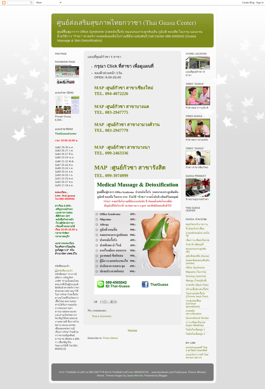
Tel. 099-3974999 (111, 175)
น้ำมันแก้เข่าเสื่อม (195, 228)
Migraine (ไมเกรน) (196, 272)
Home (132, 330)
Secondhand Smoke (197, 318)
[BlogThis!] (105, 302)
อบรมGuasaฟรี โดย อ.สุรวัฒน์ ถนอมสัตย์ (196, 349)
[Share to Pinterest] (115, 302)
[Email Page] (95, 301)
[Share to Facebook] (112, 302)
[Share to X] (108, 302)
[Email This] (101, 302)
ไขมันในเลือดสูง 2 (195, 334)
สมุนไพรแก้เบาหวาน (197, 224)
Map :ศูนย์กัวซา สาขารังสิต (130, 167)
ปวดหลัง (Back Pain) (197, 285)
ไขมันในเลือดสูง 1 (195, 329)
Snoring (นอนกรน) (196, 276)
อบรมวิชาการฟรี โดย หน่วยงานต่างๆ (197, 356)
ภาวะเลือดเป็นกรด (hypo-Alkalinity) (195, 324)
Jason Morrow (135, 375)
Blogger (163, 375)
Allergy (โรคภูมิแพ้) (196, 280)
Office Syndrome (195, 267)
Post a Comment (101, 316)
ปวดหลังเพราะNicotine (193, 312)
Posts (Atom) (110, 338)
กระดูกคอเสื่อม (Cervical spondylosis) (193, 303)
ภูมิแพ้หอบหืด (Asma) (197, 256)
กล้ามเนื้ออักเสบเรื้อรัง (197, 289)
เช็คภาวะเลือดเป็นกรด (197, 240)
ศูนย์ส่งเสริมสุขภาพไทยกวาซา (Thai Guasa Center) (126, 22)
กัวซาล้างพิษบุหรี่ (195, 244)
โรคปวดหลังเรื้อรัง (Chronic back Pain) (197, 295)
